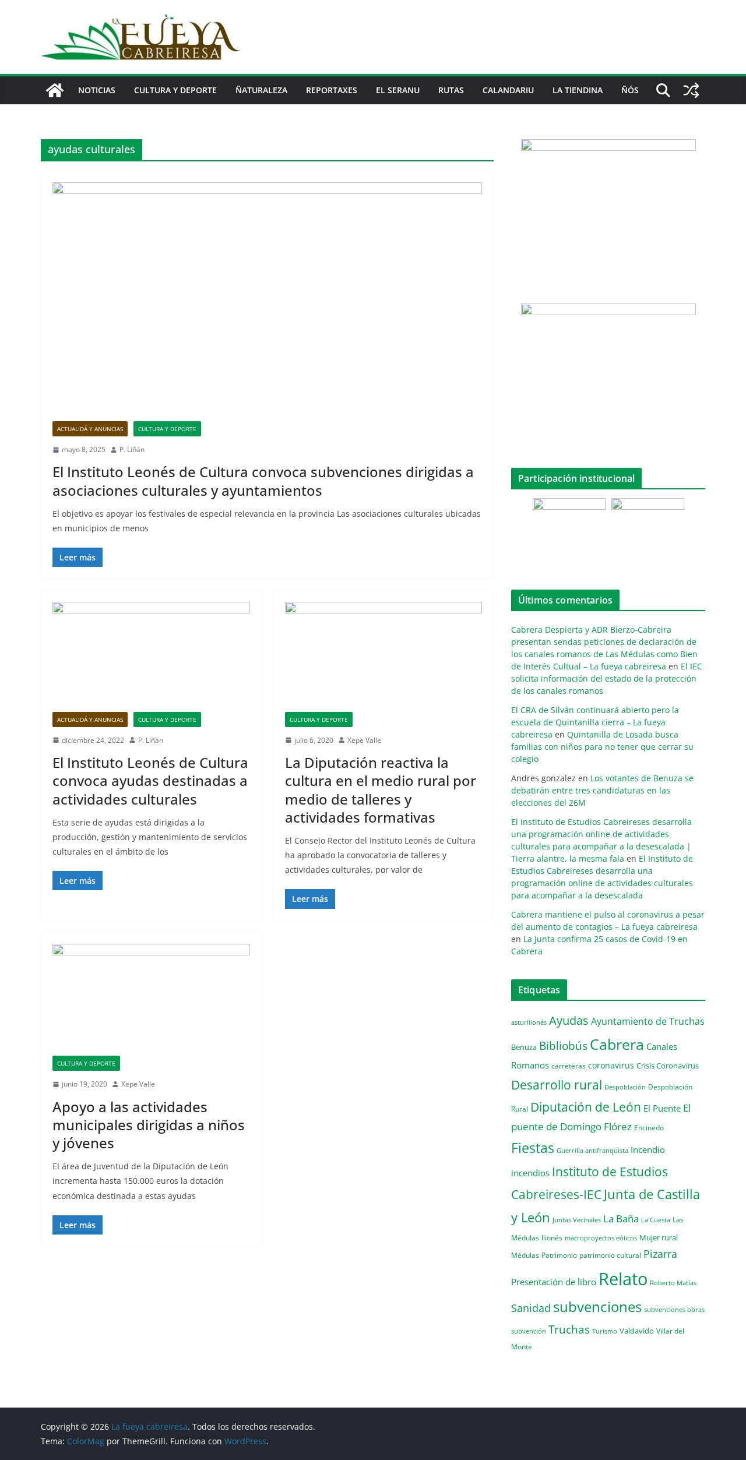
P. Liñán (132, 449)
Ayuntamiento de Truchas (648, 1021)
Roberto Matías (673, 1282)
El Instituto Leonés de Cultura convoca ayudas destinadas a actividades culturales (150, 780)
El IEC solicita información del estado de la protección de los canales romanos (606, 678)
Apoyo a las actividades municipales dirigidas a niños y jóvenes (148, 1124)
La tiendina (578, 90)
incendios (530, 1173)
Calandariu (508, 90)
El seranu (398, 90)
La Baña (621, 1218)
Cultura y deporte (175, 90)
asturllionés (529, 1022)
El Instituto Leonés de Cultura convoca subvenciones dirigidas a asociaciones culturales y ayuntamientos (263, 480)
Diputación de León (585, 1106)
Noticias (96, 90)
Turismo (604, 1331)
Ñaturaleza (261, 90)
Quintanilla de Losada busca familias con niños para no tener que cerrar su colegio (602, 746)
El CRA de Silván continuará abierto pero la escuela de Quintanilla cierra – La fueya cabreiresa (595, 722)
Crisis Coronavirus (667, 1065)
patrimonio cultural (610, 1255)
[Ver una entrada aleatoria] (691, 90)
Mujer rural (658, 1237)
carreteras (568, 1065)
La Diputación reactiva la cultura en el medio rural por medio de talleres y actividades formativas (380, 790)
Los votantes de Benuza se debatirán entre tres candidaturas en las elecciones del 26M (602, 790)
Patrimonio (559, 1255)
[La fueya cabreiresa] (55, 90)
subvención (528, 1331)
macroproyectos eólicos (601, 1237)
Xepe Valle (364, 740)
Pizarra (660, 1254)
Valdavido (637, 1330)
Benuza (524, 1047)
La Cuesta (655, 1219)
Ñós (630, 90)
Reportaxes (331, 90)
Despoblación (625, 1086)
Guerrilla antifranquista (592, 1150)
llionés (551, 1238)
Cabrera (617, 1044)
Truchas (569, 1329)
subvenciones (597, 1306)
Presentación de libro (553, 1282)
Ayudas (569, 1020)
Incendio (648, 1150)
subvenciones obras (674, 1309)
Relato (623, 1278)
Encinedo (649, 1127)
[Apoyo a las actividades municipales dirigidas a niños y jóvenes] (151, 1000)
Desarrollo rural (556, 1084)
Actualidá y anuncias (90, 429)
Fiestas (532, 1147)
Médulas (525, 1255)
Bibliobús (563, 1045)
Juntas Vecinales (577, 1219)
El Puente (662, 1108)
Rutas (451, 90)
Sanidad (531, 1308)
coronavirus (611, 1065)
